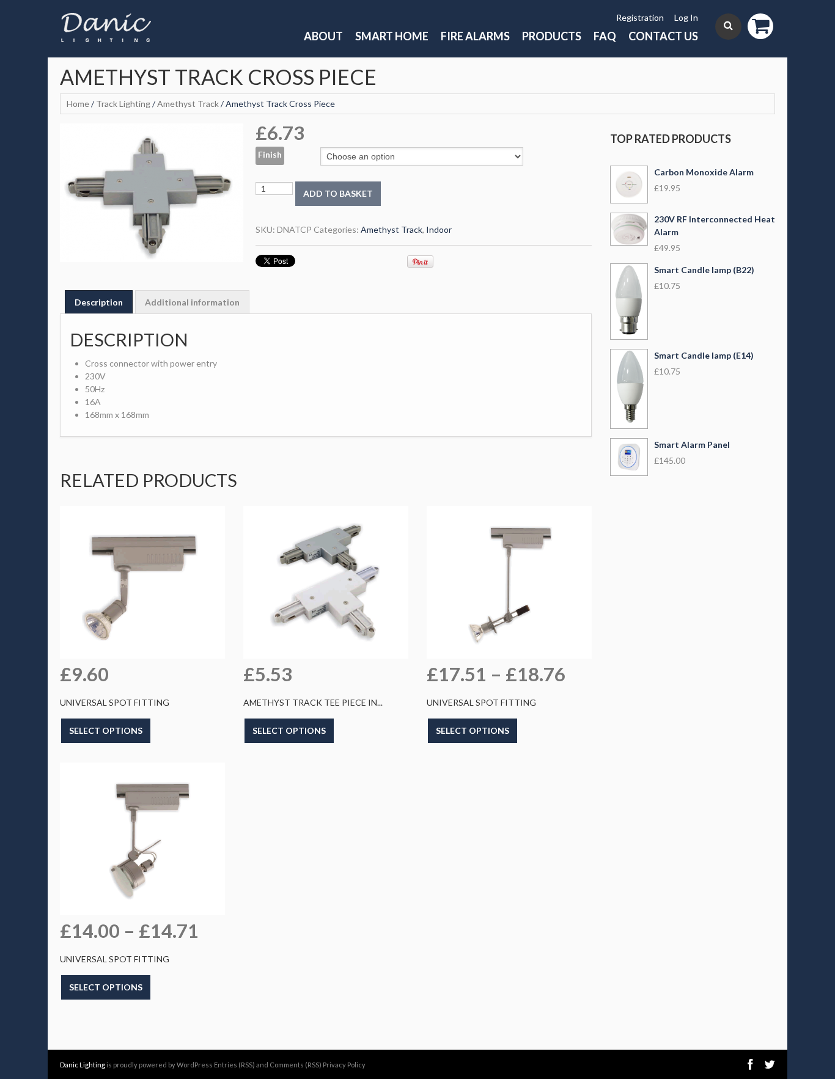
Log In (686, 17)
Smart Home (392, 36)
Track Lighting (123, 103)
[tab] (99, 301)
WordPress (195, 1065)
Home (78, 103)
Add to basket (338, 193)
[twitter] (769, 1064)
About (323, 36)
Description (99, 302)
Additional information (192, 302)
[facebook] (750, 1064)
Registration (640, 17)
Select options (105, 730)
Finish (270, 154)
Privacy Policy (344, 1065)
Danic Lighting (82, 1065)
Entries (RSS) (234, 1065)
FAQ (605, 36)
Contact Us (663, 36)
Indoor (439, 229)
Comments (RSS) (296, 1065)
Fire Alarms (475, 36)
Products (551, 36)
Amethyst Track (188, 103)
